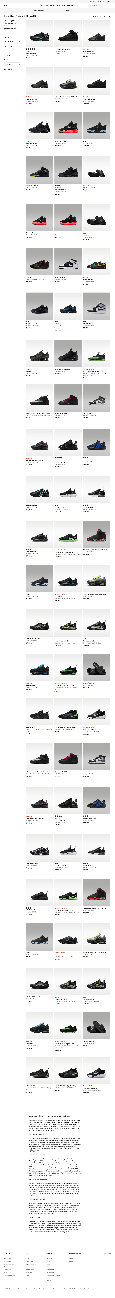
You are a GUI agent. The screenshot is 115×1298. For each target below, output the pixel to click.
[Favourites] (106, 5)
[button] (12, 37)
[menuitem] (99, 2)
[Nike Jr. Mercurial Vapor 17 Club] (68, 667)
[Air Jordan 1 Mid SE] (39, 170)
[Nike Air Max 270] (39, 125)
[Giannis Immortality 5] (68, 623)
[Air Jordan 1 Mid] (68, 261)
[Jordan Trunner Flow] (96, 442)
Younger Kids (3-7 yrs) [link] (10, 24)
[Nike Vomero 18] (68, 578)
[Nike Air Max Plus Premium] (39, 442)
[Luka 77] (39, 261)
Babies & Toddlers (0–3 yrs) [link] (11, 29)
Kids (58, 5)
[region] (11, 46)
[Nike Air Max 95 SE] (39, 667)
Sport (63, 5)
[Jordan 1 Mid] (96, 398)
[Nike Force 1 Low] (96, 33)
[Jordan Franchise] (96, 667)
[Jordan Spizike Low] (68, 170)
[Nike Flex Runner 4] (68, 489)
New (42, 5)
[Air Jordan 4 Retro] (68, 125)
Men (46, 5)
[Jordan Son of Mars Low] (68, 353)
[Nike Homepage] (6, 5)
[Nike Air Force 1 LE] (96, 81)
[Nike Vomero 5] (39, 711)
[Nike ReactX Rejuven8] (39, 623)
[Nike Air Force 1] (96, 261)
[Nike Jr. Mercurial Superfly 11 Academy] (39, 398)
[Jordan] (5, 2)
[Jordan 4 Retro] (39, 217)
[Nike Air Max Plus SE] (39, 489)
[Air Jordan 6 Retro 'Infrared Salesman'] (96, 534)
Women (52, 5)
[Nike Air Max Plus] (39, 33)
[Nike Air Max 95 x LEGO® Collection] (68, 81)
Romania (108, 1253)
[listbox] (107, 16)
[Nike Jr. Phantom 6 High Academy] (68, 711)
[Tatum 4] (96, 125)
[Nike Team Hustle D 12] (96, 711)
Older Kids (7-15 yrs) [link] (10, 21)
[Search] (90, 5)
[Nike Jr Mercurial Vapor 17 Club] (96, 353)
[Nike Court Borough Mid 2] (68, 33)
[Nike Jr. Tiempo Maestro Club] (68, 534)
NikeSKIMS (70, 5)
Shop (67, 10)
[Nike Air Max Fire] (68, 442)
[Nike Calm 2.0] (96, 170)
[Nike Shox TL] (39, 353)
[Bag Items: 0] (109, 5)
